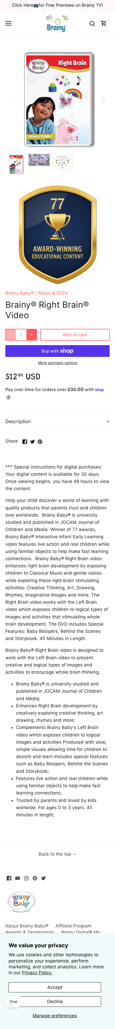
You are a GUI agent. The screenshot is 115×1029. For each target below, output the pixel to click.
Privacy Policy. (37, 972)
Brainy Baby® (19, 293)
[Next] (103, 99)
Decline (55, 1001)
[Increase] (31, 334)
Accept (54, 987)
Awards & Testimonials (29, 932)
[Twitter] (43, 878)
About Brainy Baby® (26, 926)
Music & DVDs (53, 293)
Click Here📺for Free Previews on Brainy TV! (57, 5)
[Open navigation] (8, 23)
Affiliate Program (73, 926)
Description (18, 421)
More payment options (57, 363)
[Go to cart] (104, 23)
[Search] (92, 23)
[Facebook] (9, 878)
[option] (57, 100)
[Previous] (12, 99)
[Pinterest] (35, 878)
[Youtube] (17, 878)
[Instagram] (26, 878)
